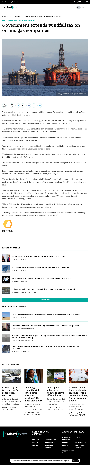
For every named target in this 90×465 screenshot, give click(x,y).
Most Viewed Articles (80, 446)
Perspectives (50, 442)
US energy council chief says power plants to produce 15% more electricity (33, 394)
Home (4, 16)
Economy (13, 20)
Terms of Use (80, 437)
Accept (75, 461)
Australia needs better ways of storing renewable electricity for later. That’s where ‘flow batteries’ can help (49, 336)
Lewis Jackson (82, 413)
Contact (65, 442)
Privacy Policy (80, 442)
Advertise (65, 445)
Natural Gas (22, 20)
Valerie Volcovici (33, 413)
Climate (35, 445)
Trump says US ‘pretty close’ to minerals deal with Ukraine (39, 256)
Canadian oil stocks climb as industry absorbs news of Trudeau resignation (45, 326)
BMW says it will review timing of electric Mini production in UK (41, 278)
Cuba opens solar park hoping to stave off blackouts (55, 391)
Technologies (50, 439)
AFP (5, 407)
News (30, 20)
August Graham (10, 35)
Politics (35, 442)
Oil (34, 20)
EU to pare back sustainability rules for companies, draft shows (40, 267)
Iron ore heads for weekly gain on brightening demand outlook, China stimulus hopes (78, 394)
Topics (10, 16)
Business (17, 16)
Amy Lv (72, 413)
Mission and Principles (66, 438)
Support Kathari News (68, 452)
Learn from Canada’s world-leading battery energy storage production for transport (45, 347)
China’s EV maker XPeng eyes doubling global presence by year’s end (43, 289)
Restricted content (49, 447)
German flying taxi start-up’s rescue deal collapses (10, 391)
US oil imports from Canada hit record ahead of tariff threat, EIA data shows (46, 315)
